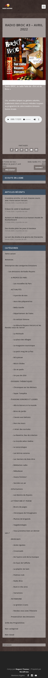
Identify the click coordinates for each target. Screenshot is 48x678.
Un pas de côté (20, 375)
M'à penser (18, 357)
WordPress (24, 672)
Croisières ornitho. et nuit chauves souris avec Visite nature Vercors (22, 199)
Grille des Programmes (14, 623)
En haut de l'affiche (22, 563)
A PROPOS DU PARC (19, 277)
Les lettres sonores (22, 453)
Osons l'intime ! (20, 477)
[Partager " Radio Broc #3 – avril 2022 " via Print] (36, 149)
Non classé (9, 635)
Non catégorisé (11, 629)
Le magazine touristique (24, 345)
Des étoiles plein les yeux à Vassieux (20, 228)
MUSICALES (15, 539)
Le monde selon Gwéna (23, 441)
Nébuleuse (18, 471)
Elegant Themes (22, 669)
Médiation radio (20, 465)
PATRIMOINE (16, 599)
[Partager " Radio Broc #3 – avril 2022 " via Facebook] (11, 149)
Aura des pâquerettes (23, 301)
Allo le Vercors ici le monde (25, 405)
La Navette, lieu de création (25, 435)
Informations (17, 489)
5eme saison (10, 253)
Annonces (9, 259)
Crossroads (18, 551)
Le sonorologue (20, 447)
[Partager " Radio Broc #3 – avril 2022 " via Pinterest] (21, 149)
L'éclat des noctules (22, 429)
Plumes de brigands (22, 519)
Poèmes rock (19, 575)
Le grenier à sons (21, 605)
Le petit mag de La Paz (23, 351)
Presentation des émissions (23, 617)
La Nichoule (19, 333)
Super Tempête (20, 393)
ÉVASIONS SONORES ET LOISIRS (24, 399)
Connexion (7, 645)
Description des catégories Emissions (21, 265)
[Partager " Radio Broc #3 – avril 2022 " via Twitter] (16, 149)
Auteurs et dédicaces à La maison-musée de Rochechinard (24, 218)
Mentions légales (18, 675)
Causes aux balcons (22, 417)
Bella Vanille (19, 307)
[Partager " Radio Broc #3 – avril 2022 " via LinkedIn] (26, 149)
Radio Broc (18, 581)
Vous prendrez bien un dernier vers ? (22, 532)
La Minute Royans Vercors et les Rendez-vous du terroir (23, 326)
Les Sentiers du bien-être (24, 459)
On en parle (19, 369)
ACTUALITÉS (16, 289)
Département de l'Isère (23, 313)
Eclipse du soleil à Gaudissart (17, 209)
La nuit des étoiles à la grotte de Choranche (24, 237)
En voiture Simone (21, 319)
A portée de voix (21, 203)
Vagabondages (20, 525)
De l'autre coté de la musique (26, 557)
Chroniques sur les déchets (25, 387)
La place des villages (22, 339)
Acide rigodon (19, 545)
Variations (18, 593)
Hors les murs (19, 423)
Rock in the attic (21, 587)
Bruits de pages (20, 507)
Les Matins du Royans (23, 495)
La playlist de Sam (21, 569)
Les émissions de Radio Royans (22, 271)
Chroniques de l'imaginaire (25, 513)
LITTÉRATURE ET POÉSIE (21, 501)
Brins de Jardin (20, 411)
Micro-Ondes (19, 363)
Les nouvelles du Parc (23, 283)
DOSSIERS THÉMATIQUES (21, 381)
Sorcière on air (20, 483)
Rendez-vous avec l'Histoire (25, 611)
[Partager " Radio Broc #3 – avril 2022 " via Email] (31, 149)
